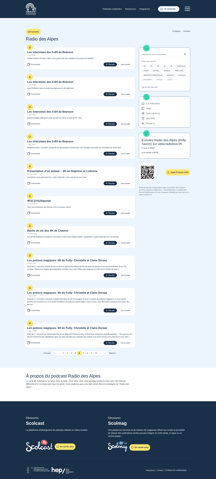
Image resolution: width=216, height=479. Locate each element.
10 (96, 353)
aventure (170, 75)
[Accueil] (31, 4)
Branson (160, 79)
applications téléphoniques (153, 75)
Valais (148, 108)
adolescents (181, 66)
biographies (148, 79)
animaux (156, 70)
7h (171, 66)
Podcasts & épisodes (112, 9)
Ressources (130, 9)
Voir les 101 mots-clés (149, 87)
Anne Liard (179, 70)
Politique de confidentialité (176, 470)
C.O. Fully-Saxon (153, 104)
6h (165, 66)
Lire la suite (125, 64)
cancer (169, 79)
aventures (181, 75)
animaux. (167, 70)
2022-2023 (150, 118)
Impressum (150, 470)
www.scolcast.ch (145, 194)
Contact (186, 31)
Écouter (112, 64)
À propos (176, 31)
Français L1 (150, 123)
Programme (144, 9)
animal (146, 70)
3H (145, 66)
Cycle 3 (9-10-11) (153, 113)
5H (158, 66)
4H (151, 66)
